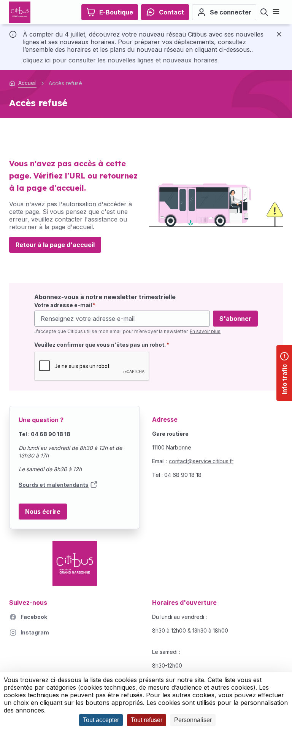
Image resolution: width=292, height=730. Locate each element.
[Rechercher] (264, 12)
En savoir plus (205, 331)
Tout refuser (146, 720)
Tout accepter (101, 720)
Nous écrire (42, 511)
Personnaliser (193, 720)
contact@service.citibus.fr (201, 461)
